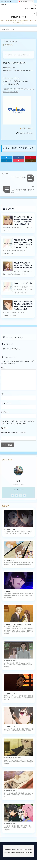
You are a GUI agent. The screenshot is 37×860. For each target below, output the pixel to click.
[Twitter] (6, 157)
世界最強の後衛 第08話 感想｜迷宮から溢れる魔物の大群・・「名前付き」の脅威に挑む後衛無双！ (18, 563)
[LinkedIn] (6, 160)
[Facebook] (18, 157)
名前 (2, 394)
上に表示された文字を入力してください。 (13, 432)
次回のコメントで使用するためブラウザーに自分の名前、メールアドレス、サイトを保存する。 (18, 422)
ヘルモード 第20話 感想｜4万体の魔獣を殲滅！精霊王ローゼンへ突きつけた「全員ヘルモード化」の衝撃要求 (18, 827)
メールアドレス (6, 403)
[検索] (34, 4)
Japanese (24, 1)
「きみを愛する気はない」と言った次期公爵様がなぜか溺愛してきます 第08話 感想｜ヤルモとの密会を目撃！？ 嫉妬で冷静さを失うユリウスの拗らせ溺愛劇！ (18, 630)
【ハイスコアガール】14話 (23, 283)
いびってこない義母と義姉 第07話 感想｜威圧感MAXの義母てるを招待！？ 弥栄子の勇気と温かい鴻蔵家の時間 (18, 595)
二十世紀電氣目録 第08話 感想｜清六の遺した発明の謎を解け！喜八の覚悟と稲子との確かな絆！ (18, 532)
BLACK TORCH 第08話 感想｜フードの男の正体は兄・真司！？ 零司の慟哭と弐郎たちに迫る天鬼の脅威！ (18, 761)
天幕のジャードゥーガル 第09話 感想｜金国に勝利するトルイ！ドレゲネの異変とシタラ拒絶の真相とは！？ (18, 697)
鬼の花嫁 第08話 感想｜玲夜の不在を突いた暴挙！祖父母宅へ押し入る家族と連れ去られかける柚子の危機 (18, 664)
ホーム (6, 29)
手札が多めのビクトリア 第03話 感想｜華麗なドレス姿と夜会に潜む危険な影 (23, 265)
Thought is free (28, 852)
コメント (3, 368)
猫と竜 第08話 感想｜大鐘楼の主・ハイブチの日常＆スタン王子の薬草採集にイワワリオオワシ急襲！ (18, 794)
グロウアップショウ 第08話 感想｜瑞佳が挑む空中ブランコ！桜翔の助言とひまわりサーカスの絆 (18, 730)
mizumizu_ (29, 133)
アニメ (13, 29)
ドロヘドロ (29, 128)
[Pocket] (18, 160)
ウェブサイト (5, 412)
